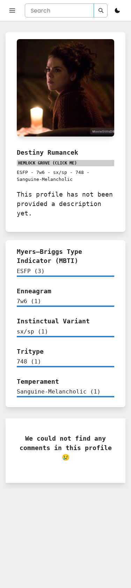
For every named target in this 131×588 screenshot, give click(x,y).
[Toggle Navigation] (12, 10)
